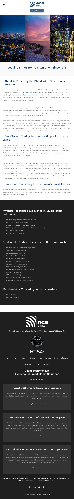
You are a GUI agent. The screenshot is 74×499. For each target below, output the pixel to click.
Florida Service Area (59, 478)
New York (28, 364)
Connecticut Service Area (46, 481)
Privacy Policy (46, 494)
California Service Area (25, 481)
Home (8, 358)
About (16, 358)
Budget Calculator (37, 10)
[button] (4, 4)
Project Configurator (61, 358)
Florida (37, 364)
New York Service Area (41, 478)
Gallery (24, 358)
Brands (32, 358)
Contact (48, 358)
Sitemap (39, 494)
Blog (40, 358)
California (46, 364)
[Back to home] (37, 4)
